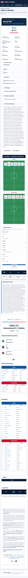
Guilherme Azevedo (19, 164)
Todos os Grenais (18, 5)
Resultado (4, 245)
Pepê (5, 429)
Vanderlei (6, 437)
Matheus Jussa (4, 391)
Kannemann (6, 419)
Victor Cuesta (7, 467)
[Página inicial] (16, 561)
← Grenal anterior (7, 150)
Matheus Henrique (8, 425)
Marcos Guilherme (24, 197)
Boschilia (9, 196)
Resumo (2, 5)
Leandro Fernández (17, 197)
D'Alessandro (13, 196)
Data (3, 236)
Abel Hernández (5, 197)
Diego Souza (15, 164)
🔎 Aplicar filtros (14, 264)
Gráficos (12, 5)
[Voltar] (12, 561)
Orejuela (6, 427)
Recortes (7, 5)
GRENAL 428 (18, 319)
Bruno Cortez (9, 163)
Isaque (6, 417)
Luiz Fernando (4, 373)
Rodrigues (3, 377)
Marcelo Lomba (21, 197)
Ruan (3, 379)
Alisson (6, 407)
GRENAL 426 (10, 319)
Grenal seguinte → (16, 150)
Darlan (6, 411)
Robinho (3, 375)
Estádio (3, 254)
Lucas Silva (6, 421)
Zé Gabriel (6, 469)
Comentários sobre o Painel (14, 558)
